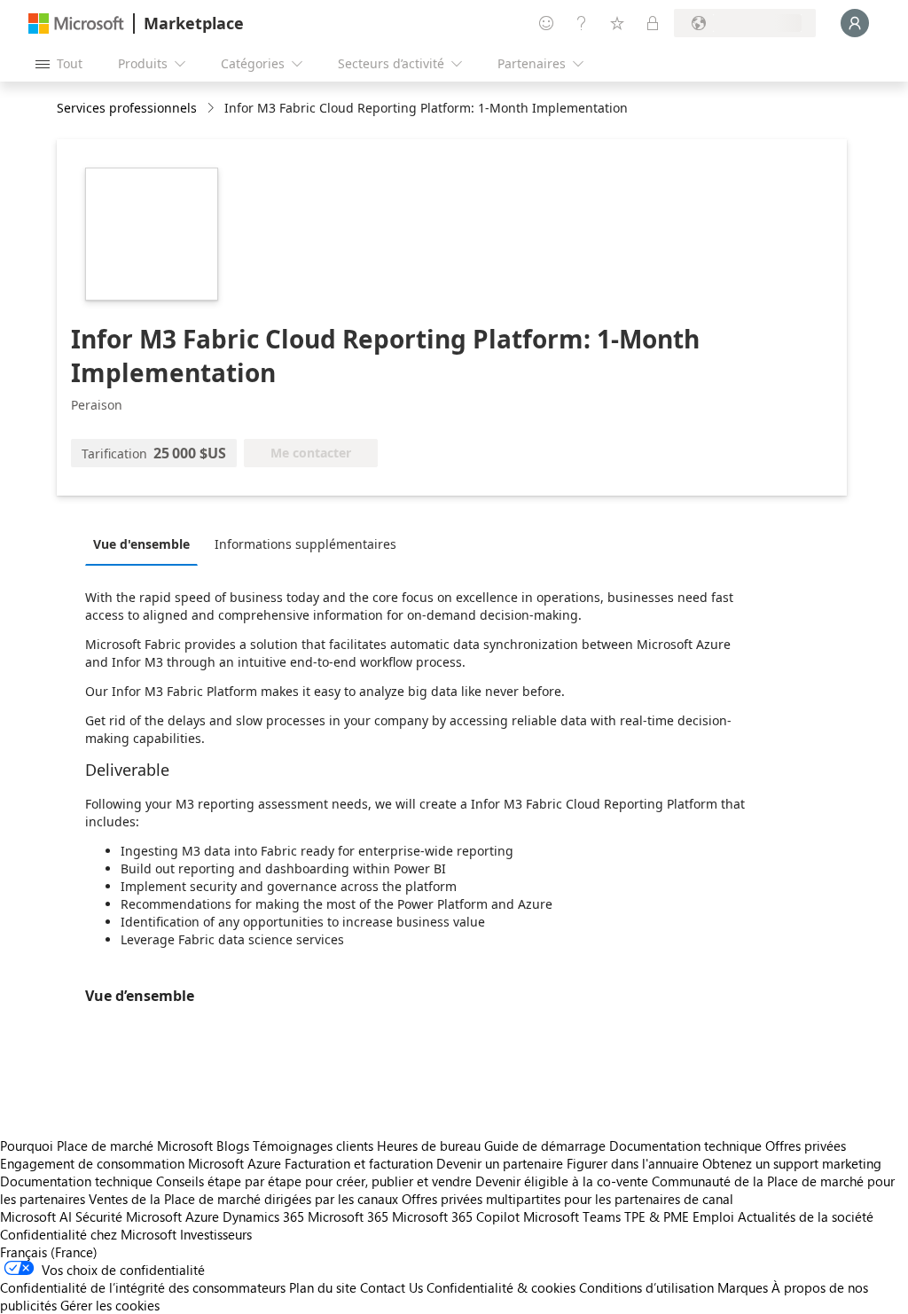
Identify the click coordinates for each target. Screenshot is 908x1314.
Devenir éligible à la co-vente (561, 1181)
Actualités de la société (805, 1216)
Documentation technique (685, 1145)
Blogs (232, 1145)
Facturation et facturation (359, 1163)
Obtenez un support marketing (791, 1163)
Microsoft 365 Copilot (456, 1216)
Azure (202, 1216)
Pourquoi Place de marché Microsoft (106, 1145)
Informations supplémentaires (305, 544)
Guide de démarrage (545, 1145)
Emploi (713, 1216)
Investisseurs (216, 1234)
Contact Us (391, 1287)
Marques (742, 1287)
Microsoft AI (36, 1216)
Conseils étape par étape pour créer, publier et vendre (314, 1181)
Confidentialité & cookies (501, 1287)
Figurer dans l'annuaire (633, 1163)
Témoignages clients (313, 1145)
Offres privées (805, 1145)
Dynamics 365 (263, 1216)
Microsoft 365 (348, 1216)
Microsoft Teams (572, 1216)
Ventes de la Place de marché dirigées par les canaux (243, 1199)
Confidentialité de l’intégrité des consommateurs (143, 1287)
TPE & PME (656, 1216)
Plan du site (322, 1287)
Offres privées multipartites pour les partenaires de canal (567, 1199)
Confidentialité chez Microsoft (88, 1234)
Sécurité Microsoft (128, 1216)
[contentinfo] (212, 108)
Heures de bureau (429, 1145)
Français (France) (49, 1252)
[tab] (146, 543)
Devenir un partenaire (499, 1163)
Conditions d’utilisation (646, 1287)
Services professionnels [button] (127, 107)
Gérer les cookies (110, 1305)
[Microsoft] (76, 23)
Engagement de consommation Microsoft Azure (142, 1163)
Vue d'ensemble (141, 544)
